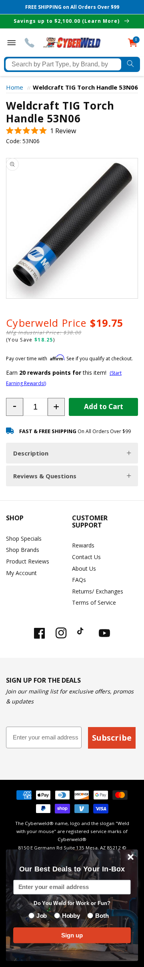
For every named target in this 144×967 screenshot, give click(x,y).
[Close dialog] (131, 857)
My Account (21, 573)
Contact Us (86, 557)
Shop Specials (24, 538)
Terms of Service (94, 602)
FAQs (79, 579)
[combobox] (63, 64)
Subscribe (112, 737)
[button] (41, 131)
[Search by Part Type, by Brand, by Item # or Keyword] (130, 64)
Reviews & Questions (44, 476)
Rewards (83, 545)
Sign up (72, 935)
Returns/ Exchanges (97, 591)
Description (30, 453)
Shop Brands (22, 549)
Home (14, 87)
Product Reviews (27, 561)
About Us (84, 568)
